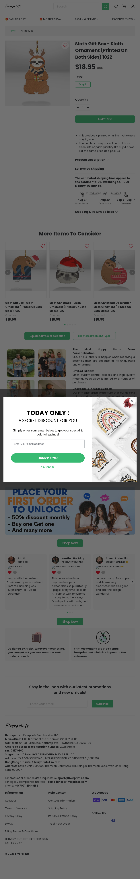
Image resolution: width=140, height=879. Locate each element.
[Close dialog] (132, 401)
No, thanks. (47, 466)
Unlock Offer (48, 458)
